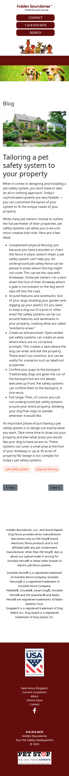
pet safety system (17, 469)
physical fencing (47, 469)
